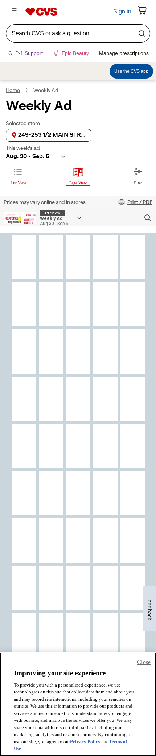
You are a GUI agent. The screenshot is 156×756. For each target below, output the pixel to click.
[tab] (18, 179)
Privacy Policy (85, 741)
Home (13, 94)
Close (144, 662)
